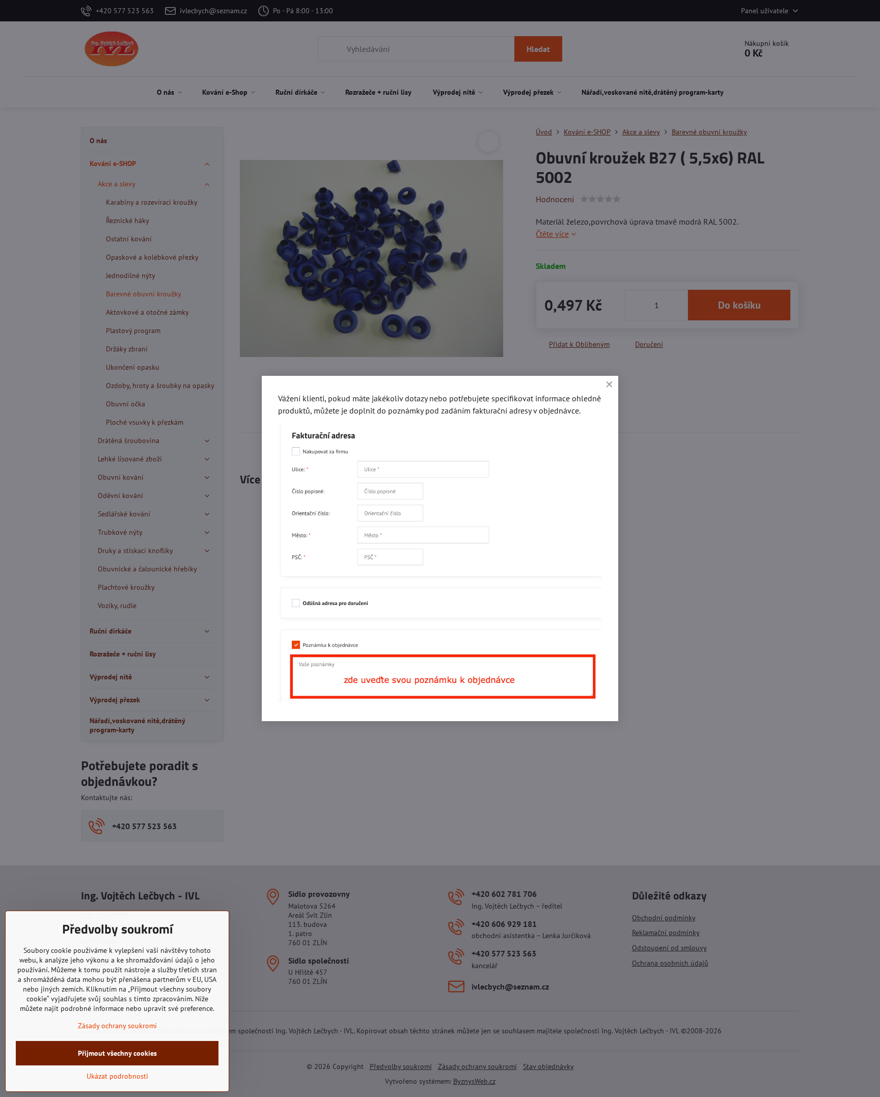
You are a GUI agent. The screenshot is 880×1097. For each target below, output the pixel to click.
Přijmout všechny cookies (117, 1053)
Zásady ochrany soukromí (117, 1025)
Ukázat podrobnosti (117, 1076)
